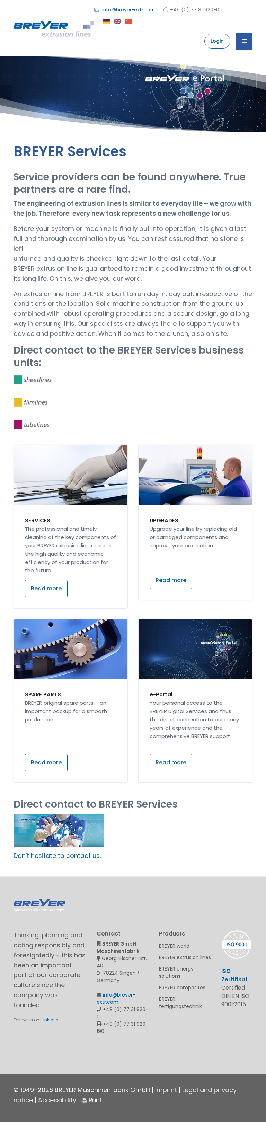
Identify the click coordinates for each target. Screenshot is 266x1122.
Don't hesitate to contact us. (57, 855)
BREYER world (174, 945)
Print (94, 1100)
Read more (46, 588)
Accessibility (57, 1100)
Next (260, 94)
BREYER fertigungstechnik (180, 1002)
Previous (6, 94)
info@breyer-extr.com (128, 10)
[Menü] (244, 41)
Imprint (166, 1090)
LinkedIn (50, 1020)
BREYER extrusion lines (185, 957)
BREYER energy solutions (176, 972)
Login (217, 40)
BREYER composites (182, 987)
